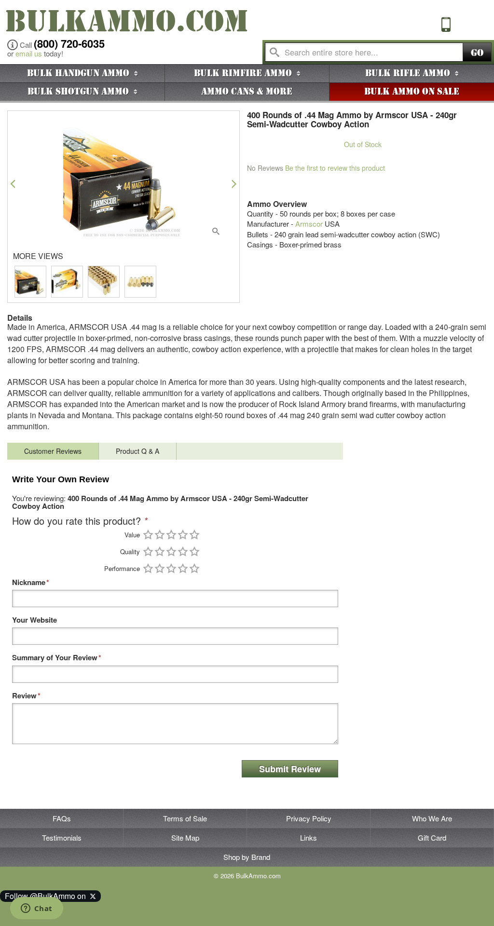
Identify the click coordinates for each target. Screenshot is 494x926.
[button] (13, 183)
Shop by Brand (246, 857)
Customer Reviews (53, 451)
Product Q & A (137, 451)
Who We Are (432, 818)
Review (24, 696)
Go (477, 53)
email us (28, 53)
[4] (183, 534)
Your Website (34, 620)
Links (308, 837)
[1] (148, 534)
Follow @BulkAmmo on (47, 895)
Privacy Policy (308, 818)
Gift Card (432, 837)
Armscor (309, 223)
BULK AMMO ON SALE (411, 91)
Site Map (185, 837)
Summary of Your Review (54, 658)
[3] (171, 534)
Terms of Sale (185, 818)
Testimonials (62, 837)
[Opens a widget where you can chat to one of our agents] (36, 909)
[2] (159, 534)
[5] (194, 534)
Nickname (28, 582)
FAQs (62, 818)
